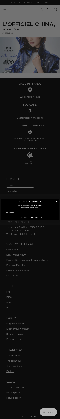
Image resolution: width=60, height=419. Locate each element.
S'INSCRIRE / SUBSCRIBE (30, 217)
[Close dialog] (56, 201)
